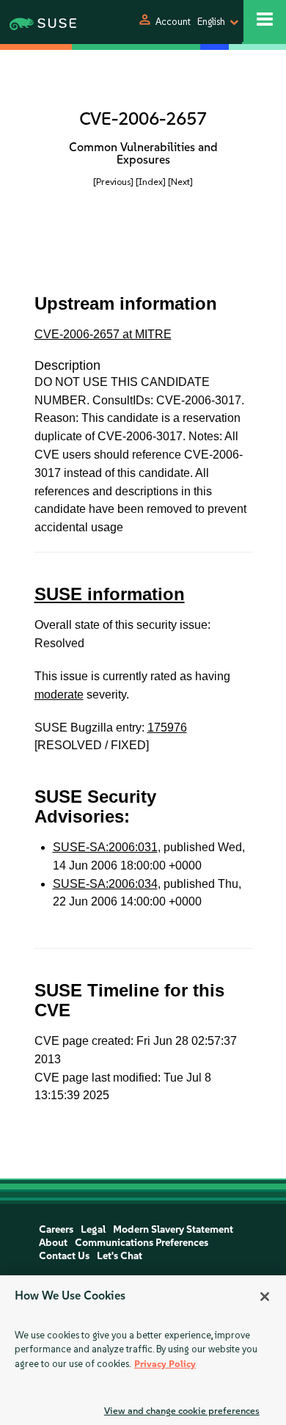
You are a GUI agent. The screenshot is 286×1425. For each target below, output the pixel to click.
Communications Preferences (141, 1242)
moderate (59, 694)
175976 (167, 727)
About (53, 1242)
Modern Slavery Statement (173, 1229)
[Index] (151, 181)
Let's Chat (119, 1256)
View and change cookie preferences (182, 1410)
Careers (56, 1229)
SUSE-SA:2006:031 (105, 847)
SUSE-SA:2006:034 (105, 884)
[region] (143, 1350)
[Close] (265, 1296)
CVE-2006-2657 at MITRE (103, 334)
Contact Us (64, 1256)
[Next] (180, 181)
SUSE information (109, 594)
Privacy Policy (165, 1363)
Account (173, 21)
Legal (93, 1229)
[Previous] (113, 181)
